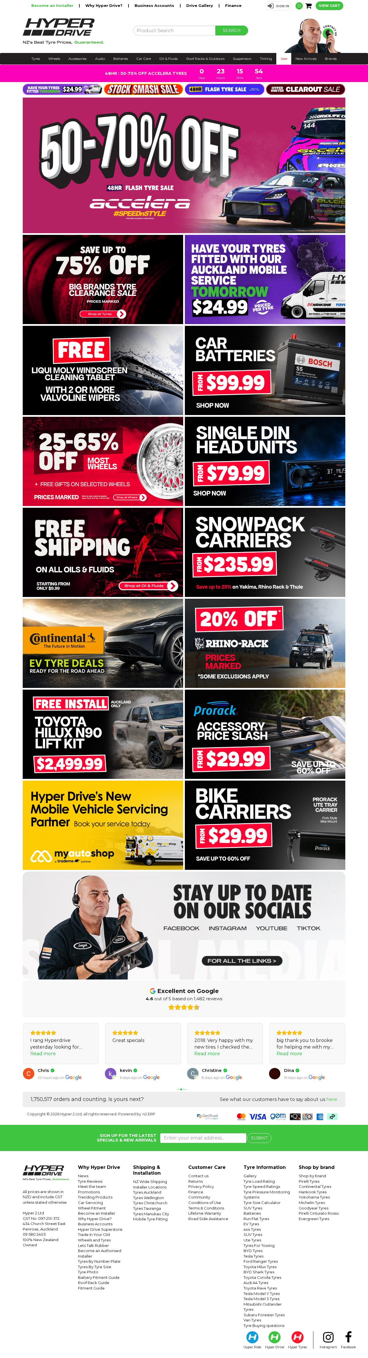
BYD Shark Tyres (259, 1272)
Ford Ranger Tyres (261, 1261)
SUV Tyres (253, 1208)
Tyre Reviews (90, 1181)
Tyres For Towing (259, 1245)
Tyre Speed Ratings (262, 1186)
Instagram (328, 1347)
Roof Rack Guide (93, 1282)
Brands (331, 58)
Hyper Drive (274, 1347)
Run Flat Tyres (256, 1218)
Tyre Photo (88, 1272)
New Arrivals (306, 58)
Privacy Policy (201, 1186)
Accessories (77, 58)
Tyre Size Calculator (262, 1202)
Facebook (348, 1347)
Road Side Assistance (208, 1218)
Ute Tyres (252, 1240)
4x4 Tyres (252, 1229)
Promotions (89, 1192)
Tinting (266, 58)
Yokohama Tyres (314, 1197)
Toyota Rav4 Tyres (260, 1288)
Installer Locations (149, 1187)
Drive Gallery (200, 5)
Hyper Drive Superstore (100, 1229)
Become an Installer (52, 5)
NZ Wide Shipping (150, 1181)
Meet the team (92, 1186)
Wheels (54, 58)
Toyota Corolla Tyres (262, 1277)
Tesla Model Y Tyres (262, 1293)
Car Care (143, 58)
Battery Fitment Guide (99, 1277)
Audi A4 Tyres (256, 1282)
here (331, 1099)
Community (199, 1197)
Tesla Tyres (253, 1256)
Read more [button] (43, 1053)
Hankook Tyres (313, 1192)
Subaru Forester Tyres (264, 1315)
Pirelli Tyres (309, 1181)
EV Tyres (251, 1224)
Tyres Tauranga (147, 1208)
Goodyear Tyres (313, 1208)
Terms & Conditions (206, 1208)
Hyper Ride (252, 1347)
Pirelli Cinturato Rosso (319, 1213)
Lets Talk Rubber (93, 1245)
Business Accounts (155, 5)
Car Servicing (90, 1202)
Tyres (35, 58)
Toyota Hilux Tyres (260, 1266)
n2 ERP (149, 1114)
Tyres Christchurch (150, 1203)
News (83, 1175)
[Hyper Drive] (73, 31)
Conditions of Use (204, 1202)
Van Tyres (252, 1320)
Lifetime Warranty (204, 1213)
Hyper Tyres (297, 1347)
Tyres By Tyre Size (94, 1266)
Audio (100, 58)
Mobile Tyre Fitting (150, 1219)
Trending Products (95, 1197)
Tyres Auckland (147, 1192)
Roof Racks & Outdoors (205, 58)
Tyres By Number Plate (99, 1261)
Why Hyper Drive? (104, 5)
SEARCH (232, 30)
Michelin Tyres (312, 1202)
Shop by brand (312, 1175)
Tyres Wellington (148, 1197)
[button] (278, 5)
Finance (233, 5)
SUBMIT (259, 1138)
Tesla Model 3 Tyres (261, 1298)
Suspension (242, 58)
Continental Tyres (315, 1186)
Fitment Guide (91, 1288)
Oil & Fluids (168, 58)
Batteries (120, 58)
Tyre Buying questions (264, 1325)
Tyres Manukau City (151, 1213)
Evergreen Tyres (314, 1218)
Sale (284, 58)
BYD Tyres (253, 1250)
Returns (195, 1181)
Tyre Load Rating (259, 1181)
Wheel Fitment (92, 1208)
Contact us (198, 1175)
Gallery (250, 1175)
